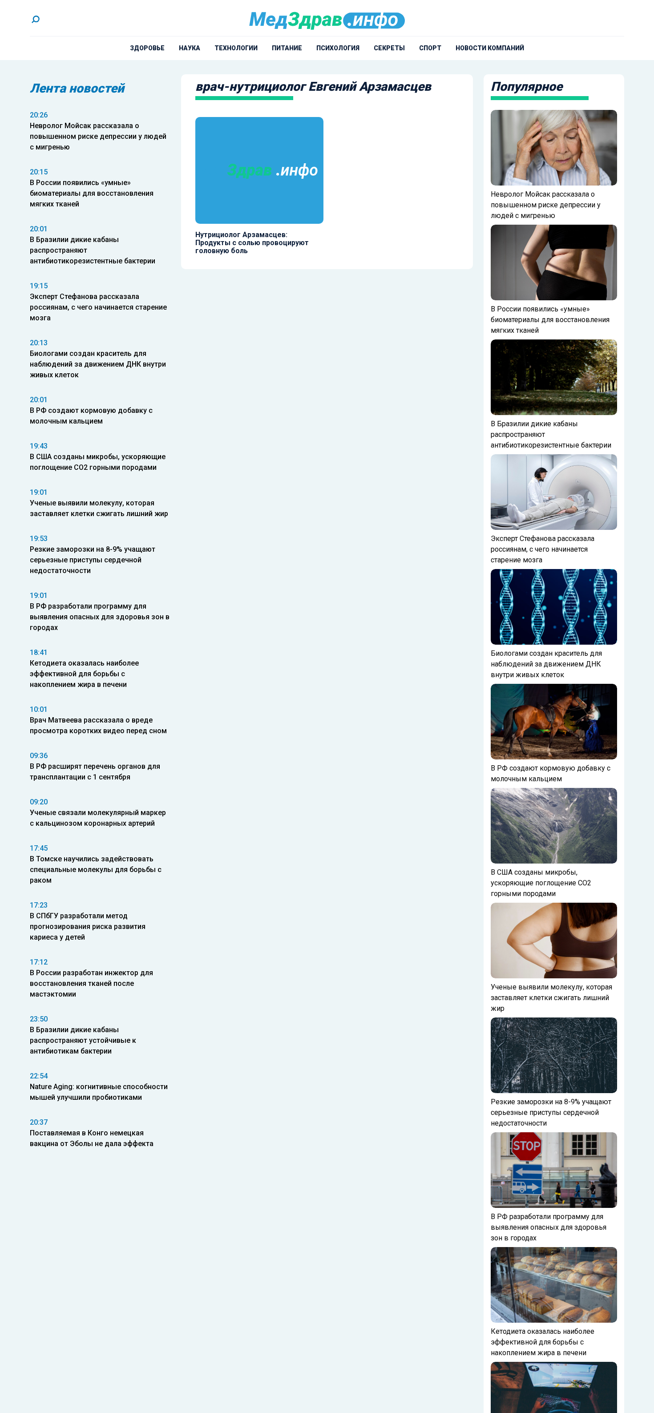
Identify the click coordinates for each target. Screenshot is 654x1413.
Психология (337, 48)
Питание (287, 48)
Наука (189, 48)
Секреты (389, 48)
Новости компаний (490, 48)
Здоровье (147, 48)
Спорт (430, 48)
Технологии (236, 48)
